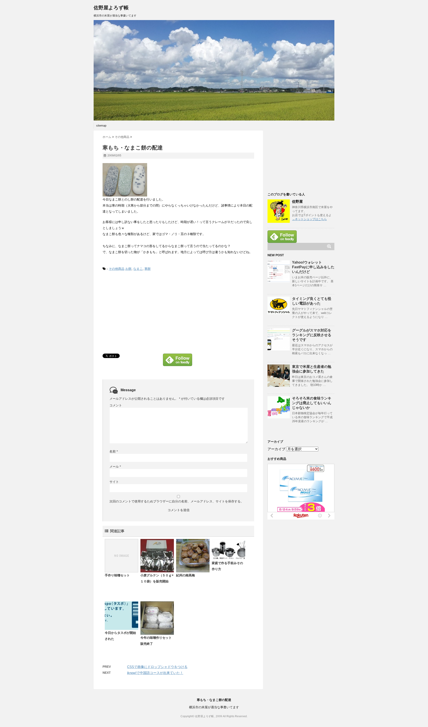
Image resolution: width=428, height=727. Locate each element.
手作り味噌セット (117, 575)
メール (115, 466)
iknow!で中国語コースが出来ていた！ (155, 673)
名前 (113, 451)
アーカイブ (276, 449)
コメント (115, 405)
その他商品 (116, 268)
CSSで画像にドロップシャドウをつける (157, 667)
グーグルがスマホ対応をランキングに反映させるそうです (311, 335)
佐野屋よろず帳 (111, 7)
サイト (114, 481)
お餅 (128, 268)
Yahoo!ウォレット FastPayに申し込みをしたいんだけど (313, 267)
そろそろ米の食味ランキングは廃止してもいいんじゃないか (311, 403)
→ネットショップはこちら (309, 219)
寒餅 (147, 268)
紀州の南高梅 (185, 575)
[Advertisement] (140, 310)
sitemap (101, 125)
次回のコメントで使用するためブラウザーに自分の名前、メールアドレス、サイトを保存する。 (176, 501)
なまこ (138, 268)
